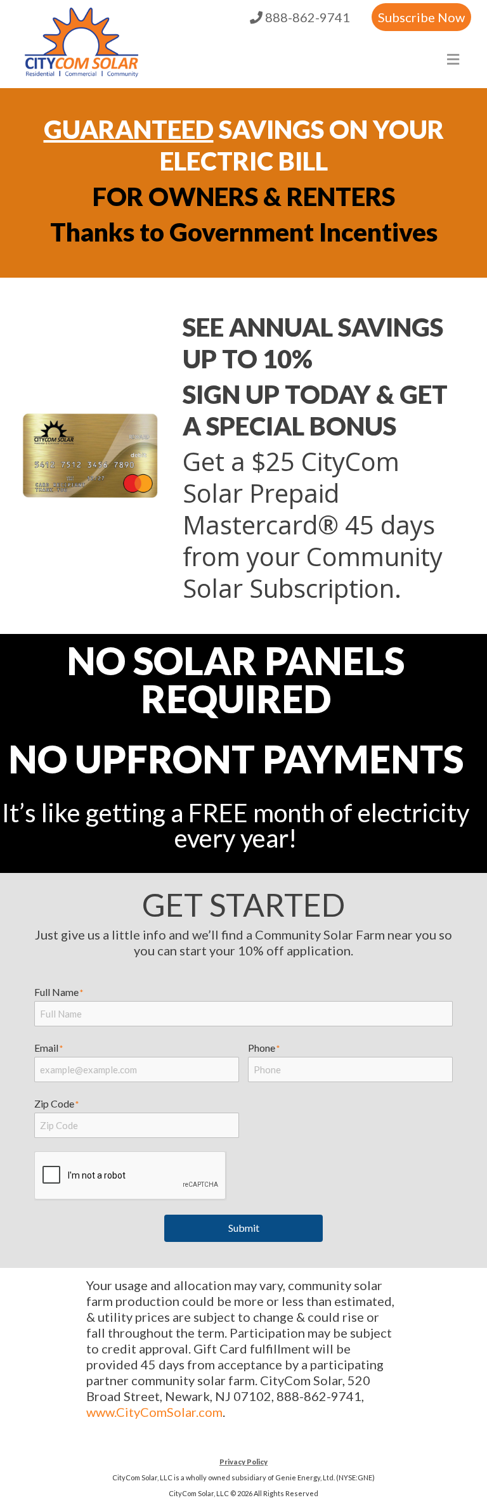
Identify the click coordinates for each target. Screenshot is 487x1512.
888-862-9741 (306, 17)
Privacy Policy (243, 1461)
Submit (243, 1228)
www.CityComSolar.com (154, 1411)
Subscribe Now (421, 17)
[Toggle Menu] (453, 59)
